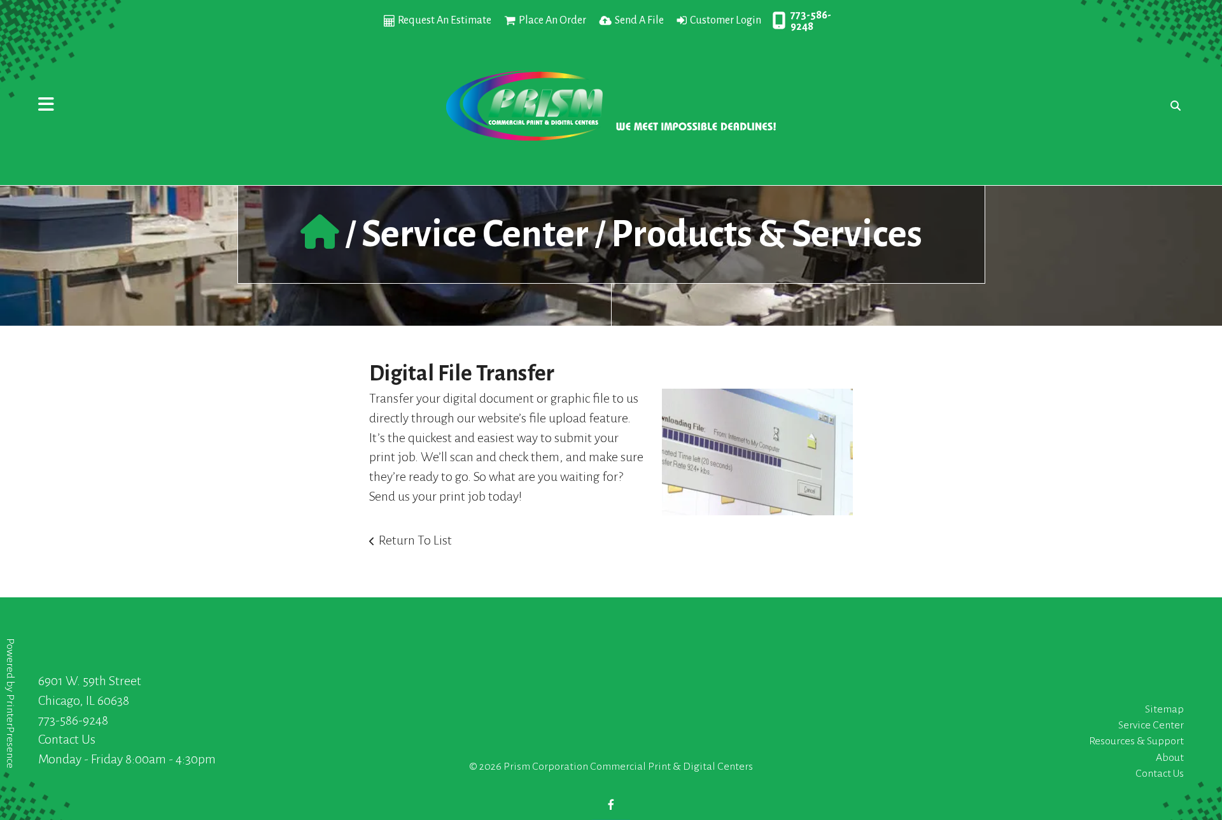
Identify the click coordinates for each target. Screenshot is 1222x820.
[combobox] (1173, 105)
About (1170, 757)
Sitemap (1164, 709)
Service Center (475, 234)
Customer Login (725, 20)
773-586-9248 (810, 21)
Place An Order (552, 20)
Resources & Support (1136, 741)
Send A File (639, 20)
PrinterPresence (10, 731)
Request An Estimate (444, 20)
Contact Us (66, 739)
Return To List (415, 540)
